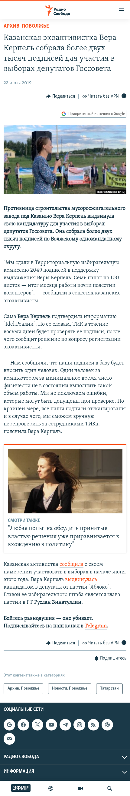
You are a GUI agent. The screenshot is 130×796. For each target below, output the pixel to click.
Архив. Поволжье (26, 26)
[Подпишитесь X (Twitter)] (37, 725)
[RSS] (93, 725)
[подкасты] (51, 788)
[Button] (60, 96)
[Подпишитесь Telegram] (65, 725)
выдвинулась (81, 580)
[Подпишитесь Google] (9, 725)
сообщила (71, 564)
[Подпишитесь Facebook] (23, 725)
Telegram (96, 626)
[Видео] (80, 788)
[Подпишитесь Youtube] (51, 725)
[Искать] (110, 788)
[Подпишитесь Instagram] (79, 725)
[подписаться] (9, 738)
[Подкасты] (107, 725)
